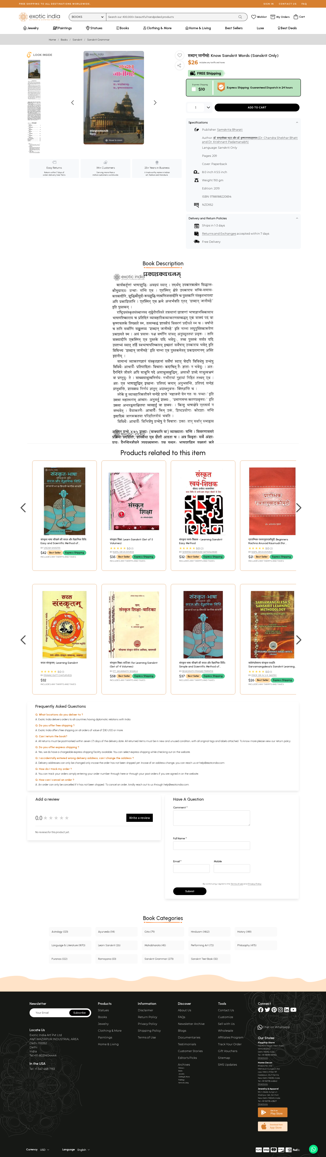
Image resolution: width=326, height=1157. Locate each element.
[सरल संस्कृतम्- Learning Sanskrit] (64, 657)
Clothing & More (110, 1030)
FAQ (304, 4)
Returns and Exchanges (219, 233)
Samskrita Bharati (230, 129)
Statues (103, 1010)
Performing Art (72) (202, 945)
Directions (263, 1058)
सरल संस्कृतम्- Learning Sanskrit (59, 662)
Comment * (180, 807)
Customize (225, 1017)
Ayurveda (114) (106, 931)
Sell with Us (226, 1024)
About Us (184, 1010)
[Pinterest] (274, 1010)
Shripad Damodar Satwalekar (199, 552)
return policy (283, 741)
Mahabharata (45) (155, 945)
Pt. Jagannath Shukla (125, 671)
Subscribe (79, 1012)
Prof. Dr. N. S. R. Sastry (264, 675)
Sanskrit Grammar (98, 39)
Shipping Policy (149, 1030)
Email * (177, 861)
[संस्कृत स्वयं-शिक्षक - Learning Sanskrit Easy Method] (203, 534)
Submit (189, 891)
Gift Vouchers (227, 1051)
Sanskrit (77, 39)
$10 (201, 89)
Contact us (288, 4)
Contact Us (226, 1010)
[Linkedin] (286, 1010)
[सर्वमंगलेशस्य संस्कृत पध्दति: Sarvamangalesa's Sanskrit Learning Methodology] (272, 657)
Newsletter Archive (191, 1024)
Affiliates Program (230, 1037)
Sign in (269, 4)
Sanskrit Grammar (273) (159, 958)
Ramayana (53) (107, 958)
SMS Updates (227, 1064)
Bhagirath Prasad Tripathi (197, 671)
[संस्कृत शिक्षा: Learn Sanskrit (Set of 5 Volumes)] (133, 534)
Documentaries (189, 1037)
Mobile (218, 861)
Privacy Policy (254, 883)
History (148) (244, 931)
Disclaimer (145, 1010)
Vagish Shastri (52, 547)
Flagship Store (266, 1042)
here (122, 773)
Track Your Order (230, 1044)
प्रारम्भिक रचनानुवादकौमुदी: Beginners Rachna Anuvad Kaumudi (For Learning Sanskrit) (268, 543)
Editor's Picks (187, 1057)
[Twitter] (267, 1010)
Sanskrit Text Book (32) (204, 958)
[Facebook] (260, 1010)
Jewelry (103, 1024)
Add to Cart (257, 107)
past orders (151, 773)
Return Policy (147, 1017)
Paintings (105, 1037)
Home (52, 39)
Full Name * (180, 838)
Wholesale (225, 1030)
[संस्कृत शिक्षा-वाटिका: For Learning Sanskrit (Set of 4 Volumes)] (133, 657)
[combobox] (171, 17)
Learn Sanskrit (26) (109, 945)
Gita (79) (149, 931)
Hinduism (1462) (200, 931)
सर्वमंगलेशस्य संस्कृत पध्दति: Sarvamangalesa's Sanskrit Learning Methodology (271, 666)
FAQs (181, 1017)
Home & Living (108, 1044)
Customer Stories (190, 1051)
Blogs (182, 1030)
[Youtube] (293, 1010)
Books (64, 39)
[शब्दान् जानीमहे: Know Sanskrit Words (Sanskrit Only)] (34, 70)
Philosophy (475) (246, 945)
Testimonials (187, 1044)
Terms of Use (237, 883)
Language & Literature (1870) (68, 945)
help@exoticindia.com (211, 762)
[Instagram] (280, 1010)
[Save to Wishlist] (180, 57)
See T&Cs (60, 175)
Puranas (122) (59, 958)
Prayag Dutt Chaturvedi (58, 675)
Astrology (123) (60, 931)
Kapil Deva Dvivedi (123, 552)
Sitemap (224, 1057)
